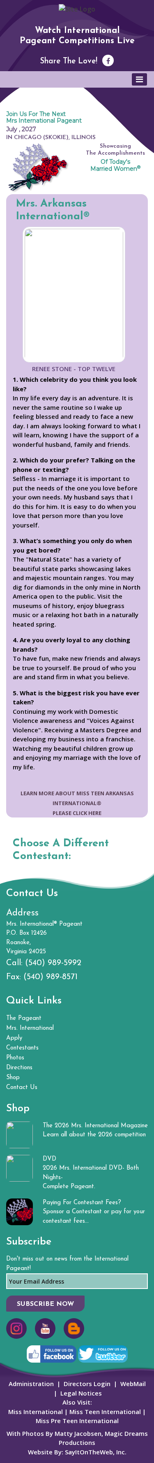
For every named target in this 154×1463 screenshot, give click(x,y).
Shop (13, 1078)
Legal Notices (81, 1393)
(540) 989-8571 (50, 977)
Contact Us (21, 1087)
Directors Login (87, 1383)
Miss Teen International (105, 1411)
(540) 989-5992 (53, 963)
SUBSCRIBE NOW (45, 1304)
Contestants (22, 1048)
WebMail (133, 1383)
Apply (14, 1038)
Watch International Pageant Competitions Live (77, 35)
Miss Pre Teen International (77, 1421)
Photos (15, 1058)
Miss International (35, 1411)
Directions (19, 1068)
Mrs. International (30, 1028)
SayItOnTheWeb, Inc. (95, 1452)
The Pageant (23, 1018)
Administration (31, 1383)
